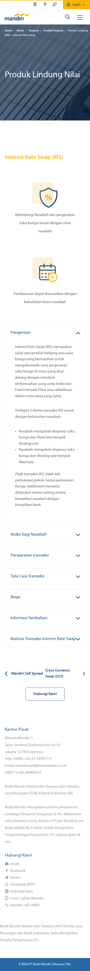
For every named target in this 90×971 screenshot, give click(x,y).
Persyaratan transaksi (30, 555)
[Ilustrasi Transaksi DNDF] (79, 532)
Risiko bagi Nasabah (29, 534)
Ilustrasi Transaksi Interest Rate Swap (43, 639)
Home (8, 30)
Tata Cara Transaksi (27, 576)
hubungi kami (21, 891)
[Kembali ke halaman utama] (17, 16)
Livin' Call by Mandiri (27, 898)
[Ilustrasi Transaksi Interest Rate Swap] (79, 636)
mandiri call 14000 (24, 905)
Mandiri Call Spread (27, 674)
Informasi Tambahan (29, 618)
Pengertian (20, 332)
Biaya (15, 597)
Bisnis (20, 30)
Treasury (34, 30)
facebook (17, 871)
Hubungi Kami (45, 694)
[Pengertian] (79, 330)
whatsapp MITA (22, 885)
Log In (76, 4)
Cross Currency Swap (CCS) (57, 674)
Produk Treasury (53, 30)
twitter (15, 878)
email (14, 864)
